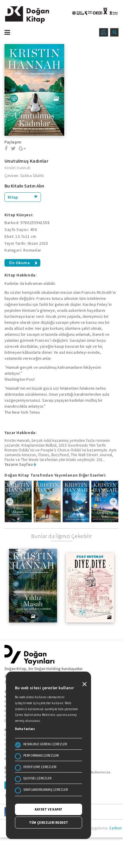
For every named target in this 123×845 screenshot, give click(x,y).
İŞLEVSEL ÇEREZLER (37, 778)
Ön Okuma (19, 262)
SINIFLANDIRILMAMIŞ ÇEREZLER (45, 789)
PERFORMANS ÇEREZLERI (41, 755)
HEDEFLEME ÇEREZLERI (39, 767)
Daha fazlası (25, 729)
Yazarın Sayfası (19, 464)
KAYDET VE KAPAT (49, 809)
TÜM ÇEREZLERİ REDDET (48, 822)
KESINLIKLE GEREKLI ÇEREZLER (45, 744)
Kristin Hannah (17, 167)
